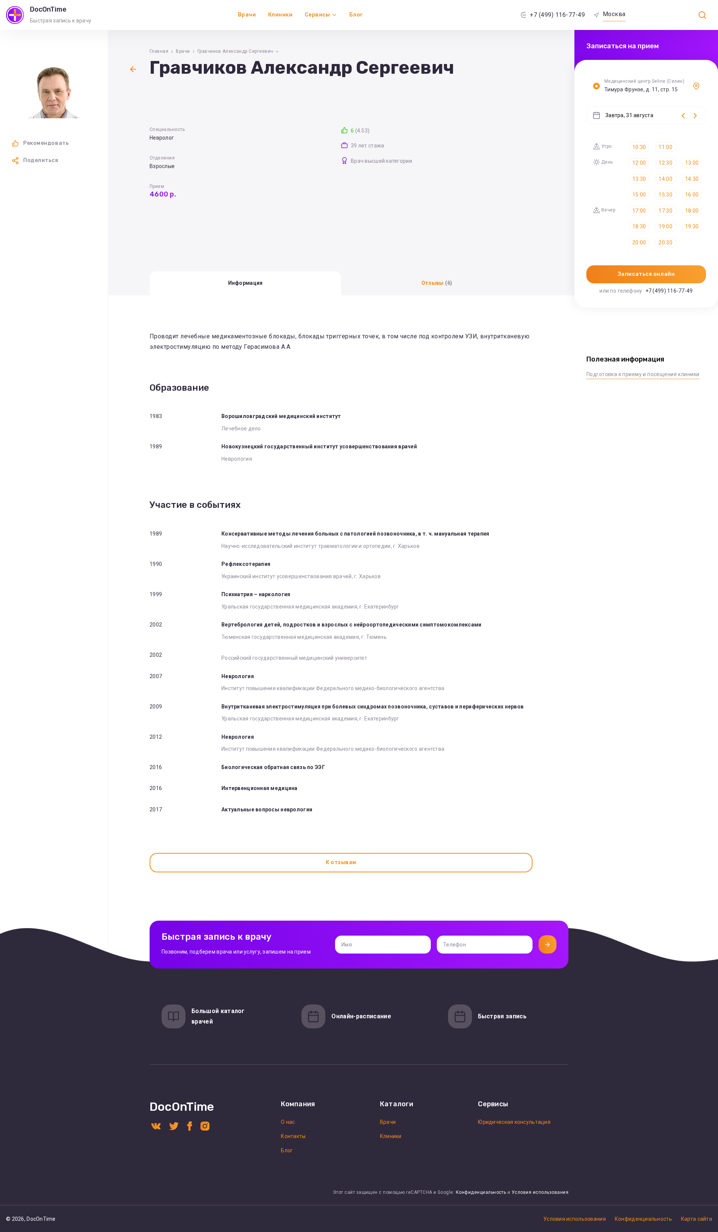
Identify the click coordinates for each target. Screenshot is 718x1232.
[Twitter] (174, 1125)
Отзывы (436, 283)
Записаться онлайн (646, 274)
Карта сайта (696, 1219)
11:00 (665, 147)
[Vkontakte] (156, 1125)
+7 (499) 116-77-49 (557, 14)
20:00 (639, 243)
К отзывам (341, 862)
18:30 (639, 226)
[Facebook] (189, 1125)
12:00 (639, 163)
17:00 (639, 211)
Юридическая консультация (514, 1122)
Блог (355, 15)
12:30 (665, 163)
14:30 (692, 179)
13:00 (692, 163)
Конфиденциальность (481, 1192)
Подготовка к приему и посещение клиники (642, 374)
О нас (288, 1122)
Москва (614, 14)
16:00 (692, 195)
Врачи (247, 15)
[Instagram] (205, 1125)
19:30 (692, 226)
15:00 (639, 195)
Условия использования (540, 1192)
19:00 (665, 226)
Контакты (293, 1136)
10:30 (639, 147)
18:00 (692, 211)
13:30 (639, 179)
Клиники (280, 15)
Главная (159, 51)
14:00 (665, 179)
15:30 (665, 195)
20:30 (665, 243)
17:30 (665, 211)
